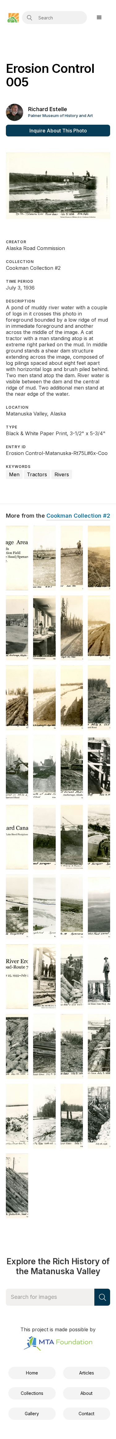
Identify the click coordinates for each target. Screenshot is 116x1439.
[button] (99, 17)
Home (32, 1372)
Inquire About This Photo (58, 130)
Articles (86, 1372)
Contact (86, 1413)
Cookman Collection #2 (78, 516)
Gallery (32, 1413)
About (86, 1393)
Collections (32, 1393)
